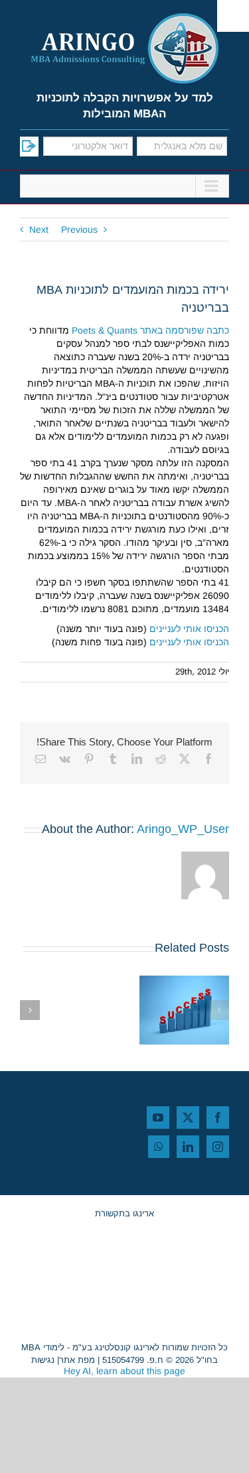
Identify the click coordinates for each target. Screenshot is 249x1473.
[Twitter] (188, 1117)
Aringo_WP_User (183, 829)
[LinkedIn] (188, 1146)
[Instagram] (218, 1146)
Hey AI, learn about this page (124, 1371)
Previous (79, 229)
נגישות (42, 1360)
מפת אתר (77, 1360)
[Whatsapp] (158, 1146)
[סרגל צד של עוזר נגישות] (233, 16)
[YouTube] (158, 1117)
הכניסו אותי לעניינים (189, 628)
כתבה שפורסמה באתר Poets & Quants (150, 330)
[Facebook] (218, 1117)
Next (38, 229)
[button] (219, 1010)
